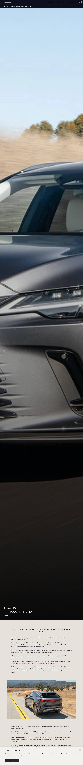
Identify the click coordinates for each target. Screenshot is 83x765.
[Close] (80, 750)
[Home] (4, 6)
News (8, 6)
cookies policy (19, 755)
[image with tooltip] (73, 717)
